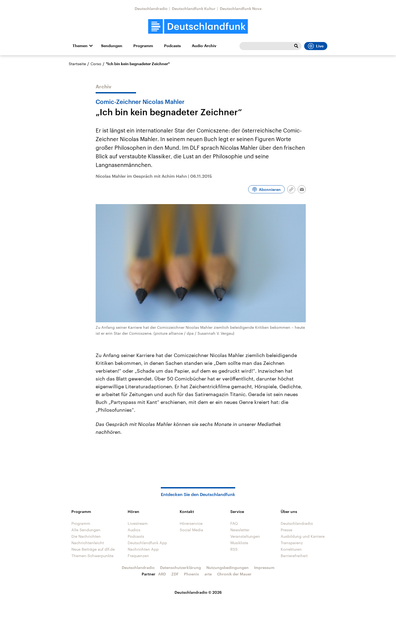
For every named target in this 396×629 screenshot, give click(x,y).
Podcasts (172, 46)
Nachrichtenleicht (87, 542)
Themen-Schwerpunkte (92, 555)
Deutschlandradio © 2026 (198, 592)
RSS (234, 549)
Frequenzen (138, 555)
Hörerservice (191, 523)
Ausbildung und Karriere (303, 536)
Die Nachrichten (86, 536)
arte (208, 574)
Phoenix (191, 574)
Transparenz (292, 542)
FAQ (234, 523)
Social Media (191, 529)
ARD (162, 574)
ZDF (175, 574)
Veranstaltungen (245, 536)
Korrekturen (291, 549)
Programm (143, 46)
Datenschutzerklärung (180, 567)
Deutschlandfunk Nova (241, 8)
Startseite (77, 63)
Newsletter (239, 529)
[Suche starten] (296, 46)
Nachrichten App (143, 549)
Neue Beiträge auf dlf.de (93, 549)
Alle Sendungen (85, 529)
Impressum (264, 567)
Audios (134, 529)
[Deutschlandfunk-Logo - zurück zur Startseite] (198, 26)
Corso (96, 63)
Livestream (138, 523)
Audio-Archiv (204, 46)
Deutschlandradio (151, 8)
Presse (286, 529)
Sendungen (111, 46)
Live (320, 46)
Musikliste (239, 542)
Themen (80, 46)
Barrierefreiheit (294, 555)
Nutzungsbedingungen (227, 567)
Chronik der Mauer (234, 574)
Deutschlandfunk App (147, 542)
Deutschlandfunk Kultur (194, 8)
